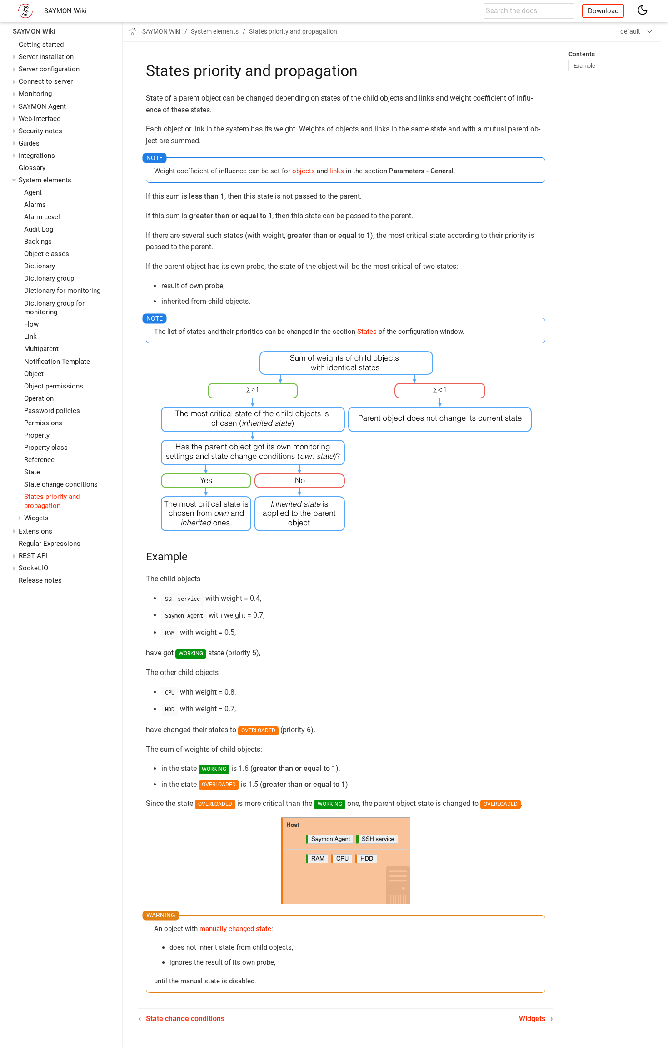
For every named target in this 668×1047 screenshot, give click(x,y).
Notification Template (57, 361)
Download (603, 11)
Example (584, 65)
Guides (29, 143)
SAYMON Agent (42, 106)
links (336, 171)
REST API (33, 556)
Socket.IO (33, 568)
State (32, 472)
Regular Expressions (49, 543)
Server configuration (49, 69)
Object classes (46, 254)
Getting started (41, 44)
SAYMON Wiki (65, 11)
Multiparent (41, 349)
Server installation (46, 57)
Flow (31, 324)
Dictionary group (49, 278)
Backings (38, 241)
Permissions (43, 423)
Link (30, 336)
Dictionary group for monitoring (54, 308)
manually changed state (235, 929)
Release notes (40, 580)
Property (37, 435)
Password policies (52, 411)
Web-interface (39, 119)
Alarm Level (42, 217)
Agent (33, 192)
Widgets (36, 518)
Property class (46, 447)
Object (34, 374)
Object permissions (53, 386)
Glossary (32, 168)
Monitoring (35, 94)
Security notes (40, 131)
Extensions (35, 531)
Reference (39, 460)
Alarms (35, 205)
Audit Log (38, 229)
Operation (39, 398)
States (367, 331)
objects (303, 171)
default (630, 31)
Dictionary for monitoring (62, 291)
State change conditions (61, 484)
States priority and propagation (52, 501)
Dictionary (39, 266)
